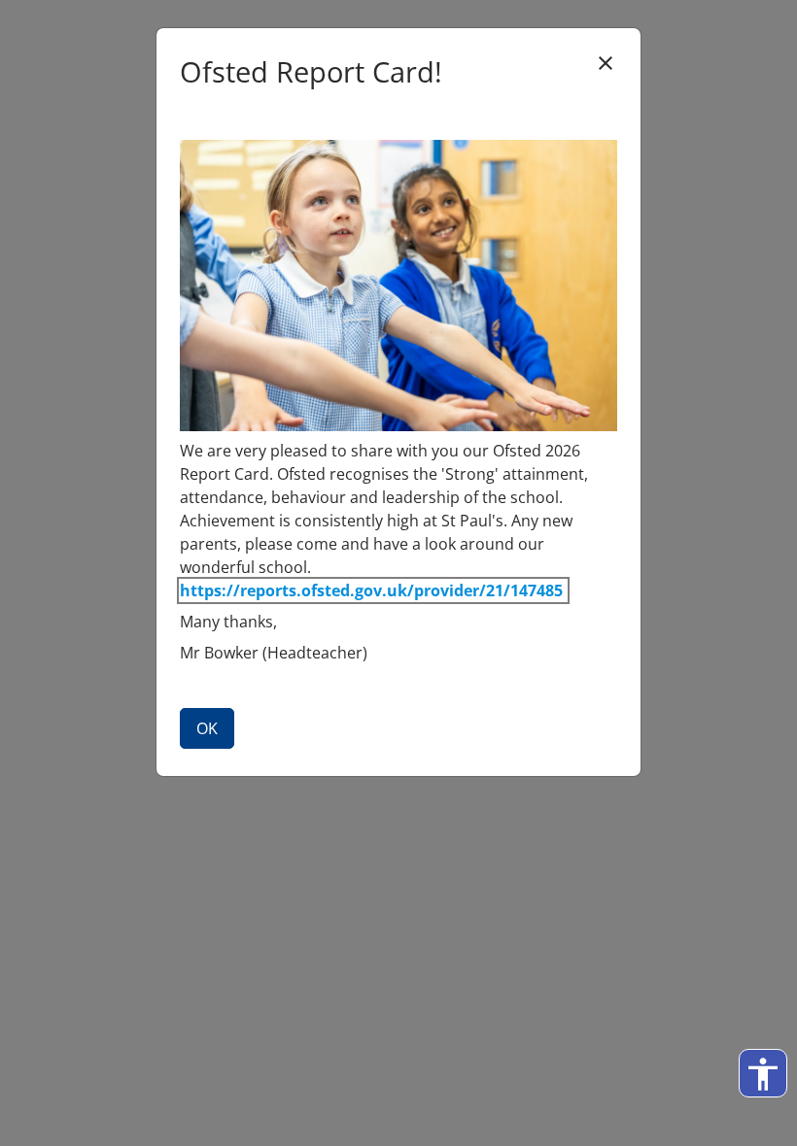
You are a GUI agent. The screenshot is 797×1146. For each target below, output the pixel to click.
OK (207, 728)
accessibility (763, 1074)
